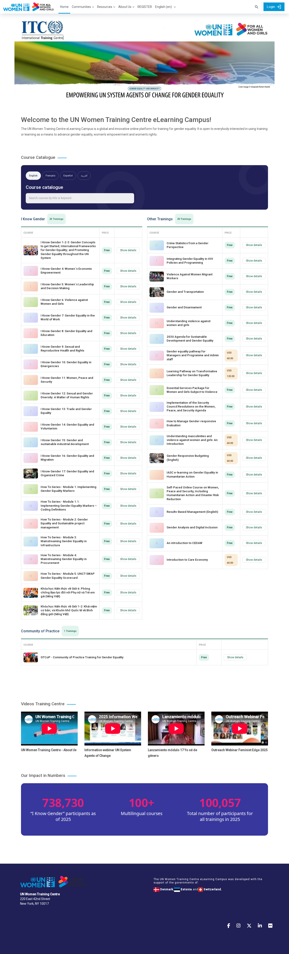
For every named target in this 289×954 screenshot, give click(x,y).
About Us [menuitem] (124, 7)
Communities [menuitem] (81, 7)
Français (50, 175)
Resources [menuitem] (104, 7)
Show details (128, 250)
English (33, 175)
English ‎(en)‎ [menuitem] (163, 7)
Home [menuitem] (64, 7)
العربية (84, 175)
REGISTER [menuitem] (145, 7)
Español (68, 175)
